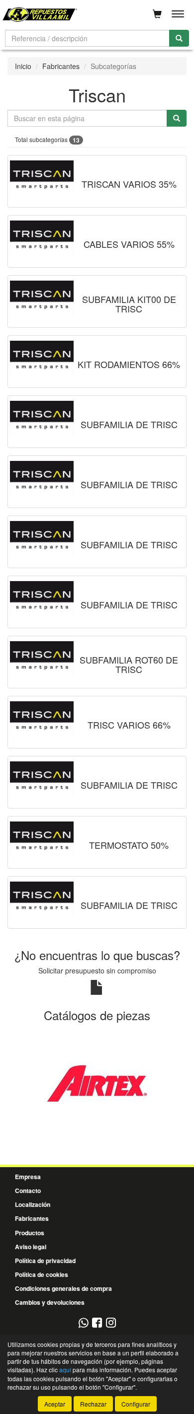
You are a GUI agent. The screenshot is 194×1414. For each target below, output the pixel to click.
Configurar (135, 1404)
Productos (29, 1232)
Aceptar (54, 1404)
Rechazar (93, 1404)
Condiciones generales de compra (63, 1288)
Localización (32, 1204)
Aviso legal (30, 1246)
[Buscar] (179, 38)
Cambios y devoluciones (50, 1302)
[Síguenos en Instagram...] (110, 1323)
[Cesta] (157, 14)
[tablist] (97, 1082)
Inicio (23, 66)
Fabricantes (61, 66)
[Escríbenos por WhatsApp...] (83, 1323)
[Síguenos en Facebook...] (97, 1323)
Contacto (28, 1190)
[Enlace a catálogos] (97, 1082)
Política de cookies (41, 1274)
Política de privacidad (45, 1260)
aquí (65, 1369)
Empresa (28, 1176)
